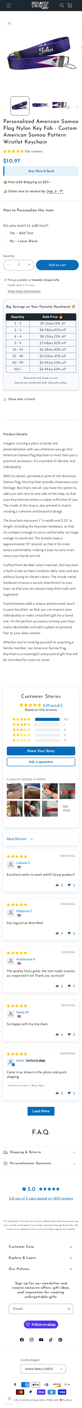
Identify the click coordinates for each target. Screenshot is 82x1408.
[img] (17, 856)
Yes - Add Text (21, 233)
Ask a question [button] (41, 762)
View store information (24, 291)
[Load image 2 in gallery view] (40, 106)
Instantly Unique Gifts (32, 1399)
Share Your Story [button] (41, 751)
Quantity (8, 256)
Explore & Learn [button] (22, 1258)
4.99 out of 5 (52, 705)
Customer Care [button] (21, 1247)
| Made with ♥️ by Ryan (59, 1399)
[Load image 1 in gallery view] (20, 106)
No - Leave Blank (24, 241)
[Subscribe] (68, 1309)
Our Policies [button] (19, 1269)
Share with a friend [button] (21, 399)
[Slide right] (77, 107)
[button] (9, 5)
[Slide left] (5, 107)
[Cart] (71, 5)
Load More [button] (40, 1111)
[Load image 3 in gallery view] (61, 106)
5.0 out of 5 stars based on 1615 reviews (41, 1198)
